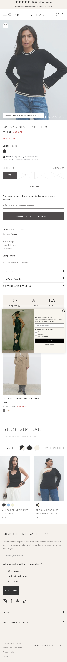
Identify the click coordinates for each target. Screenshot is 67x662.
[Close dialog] (63, 311)
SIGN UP (49, 340)
